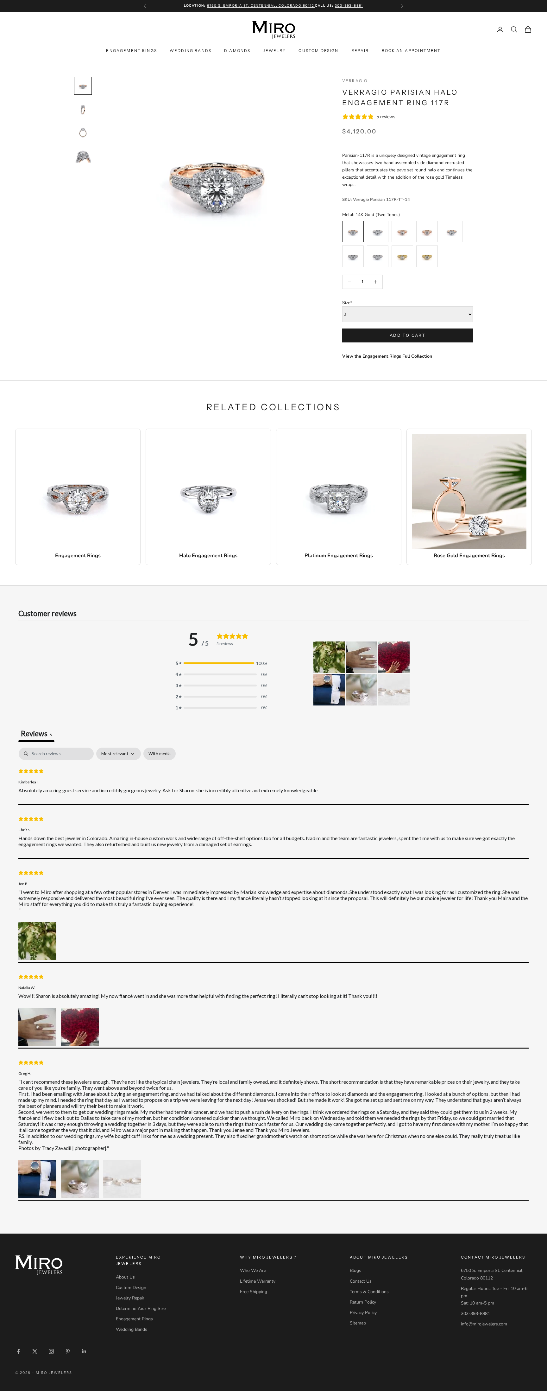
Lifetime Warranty (257, 1281)
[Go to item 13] (83, 86)
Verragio (355, 80)
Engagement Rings (131, 50)
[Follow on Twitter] (35, 1351)
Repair (360, 50)
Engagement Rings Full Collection (397, 356)
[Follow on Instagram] (51, 1351)
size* (347, 303)
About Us (125, 1277)
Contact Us (361, 1281)
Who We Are (253, 1270)
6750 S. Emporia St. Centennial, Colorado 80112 (261, 5)
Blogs (355, 1270)
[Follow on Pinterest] (68, 1351)
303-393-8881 (349, 5)
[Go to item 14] (83, 109)
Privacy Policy (363, 1313)
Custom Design (318, 50)
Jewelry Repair (130, 1298)
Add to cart (407, 335)
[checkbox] (159, 754)
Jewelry (274, 50)
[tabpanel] (273, 974)
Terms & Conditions (369, 1292)
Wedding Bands (190, 50)
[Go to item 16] (83, 154)
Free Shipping (253, 1292)
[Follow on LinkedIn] (84, 1351)
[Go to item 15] (83, 131)
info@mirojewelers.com (484, 1324)
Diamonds (237, 50)
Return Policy (363, 1302)
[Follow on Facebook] (18, 1351)
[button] (329, 657)
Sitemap (358, 1323)
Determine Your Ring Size (141, 1308)
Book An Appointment (411, 50)
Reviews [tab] (36, 733)
